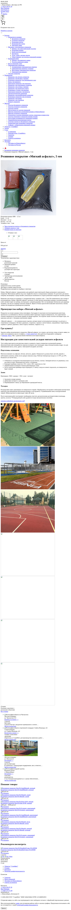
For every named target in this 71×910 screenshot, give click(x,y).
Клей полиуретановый (19, 52)
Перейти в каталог (6, 30)
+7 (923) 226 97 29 (6, 6)
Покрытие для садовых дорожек (18, 87)
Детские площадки (14, 73)
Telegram (6, 8)
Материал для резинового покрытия (19, 47)
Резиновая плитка (17, 42)
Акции (6, 128)
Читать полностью (10, 726)
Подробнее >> (8, 760)
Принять (3, 908)
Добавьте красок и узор (11, 228)
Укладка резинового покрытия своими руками (23, 116)
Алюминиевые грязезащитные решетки (24, 67)
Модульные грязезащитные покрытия (24, 70)
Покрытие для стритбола (16, 100)
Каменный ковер (13, 58)
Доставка (7, 141)
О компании (12, 131)
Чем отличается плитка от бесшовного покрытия (19, 226)
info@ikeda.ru (5, 10)
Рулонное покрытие (18, 40)
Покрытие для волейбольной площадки (20, 95)
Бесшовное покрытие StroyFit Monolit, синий (15, 796)
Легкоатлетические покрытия (17, 93)
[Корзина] (2, 16)
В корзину (4, 256)
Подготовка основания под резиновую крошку (23, 118)
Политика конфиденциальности (14, 871)
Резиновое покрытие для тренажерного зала (22, 80)
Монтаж (7, 103)
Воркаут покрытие (14, 102)
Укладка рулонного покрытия (17, 107)
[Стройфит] (5, 148)
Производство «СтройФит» (17, 133)
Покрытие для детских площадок (18, 77)
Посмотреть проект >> (11, 733)
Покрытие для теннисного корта (18, 88)
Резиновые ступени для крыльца (18, 90)
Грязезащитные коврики (19, 72)
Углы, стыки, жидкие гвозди (21, 55)
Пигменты (15, 53)
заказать (3, 248)
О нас (6, 130)
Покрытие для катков (15, 98)
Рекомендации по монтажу (12, 229)
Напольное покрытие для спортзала (19, 83)
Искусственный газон (15, 63)
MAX (10, 335)
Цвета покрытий (9, 879)
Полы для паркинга (14, 82)
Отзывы (10, 136)
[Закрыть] (2, 19)
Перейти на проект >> (11, 719)
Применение (8, 75)
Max (2, 8)
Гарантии (11, 135)
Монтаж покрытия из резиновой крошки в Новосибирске (26, 111)
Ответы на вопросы (14, 138)
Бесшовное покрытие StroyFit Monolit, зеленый (15, 830)
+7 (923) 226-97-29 (31, 334)
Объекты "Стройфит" (11, 126)
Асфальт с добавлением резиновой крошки (21, 125)
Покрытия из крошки (15, 37)
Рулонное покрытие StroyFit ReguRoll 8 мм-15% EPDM (18, 850)
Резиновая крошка (17, 50)
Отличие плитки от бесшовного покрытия (21, 121)
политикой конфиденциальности (27, 905)
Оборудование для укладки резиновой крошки (26, 57)
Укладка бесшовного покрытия (18, 105)
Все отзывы (4, 711)
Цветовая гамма (17, 45)
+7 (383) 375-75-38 (6, 890)
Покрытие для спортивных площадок (20, 85)
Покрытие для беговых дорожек (18, 78)
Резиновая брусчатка (18, 44)
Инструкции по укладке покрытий (19, 110)
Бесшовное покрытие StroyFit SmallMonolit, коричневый (18, 816)
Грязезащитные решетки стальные (22, 68)
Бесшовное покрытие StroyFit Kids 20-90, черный (16, 803)
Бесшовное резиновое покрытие (14, 150)
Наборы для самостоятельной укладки (24, 48)
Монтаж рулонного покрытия (17, 113)
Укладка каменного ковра (20, 62)
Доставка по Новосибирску (17, 143)
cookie (18, 903)
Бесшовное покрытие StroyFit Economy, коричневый (17, 810)
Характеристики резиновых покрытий (20, 123)
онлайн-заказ (5, 11)
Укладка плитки (13, 108)
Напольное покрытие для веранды (19, 92)
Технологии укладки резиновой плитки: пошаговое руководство (28, 115)
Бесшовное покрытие (18, 39)
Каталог (7, 35)
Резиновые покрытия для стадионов (19, 97)
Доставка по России (14, 145)
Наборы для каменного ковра (21, 60)
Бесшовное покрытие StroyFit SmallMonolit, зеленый (17, 790)
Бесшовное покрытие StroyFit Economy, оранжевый (17, 837)
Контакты (7, 140)
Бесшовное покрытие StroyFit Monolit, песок (15, 823)
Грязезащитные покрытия (16, 65)
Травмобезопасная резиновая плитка (19, 120)
